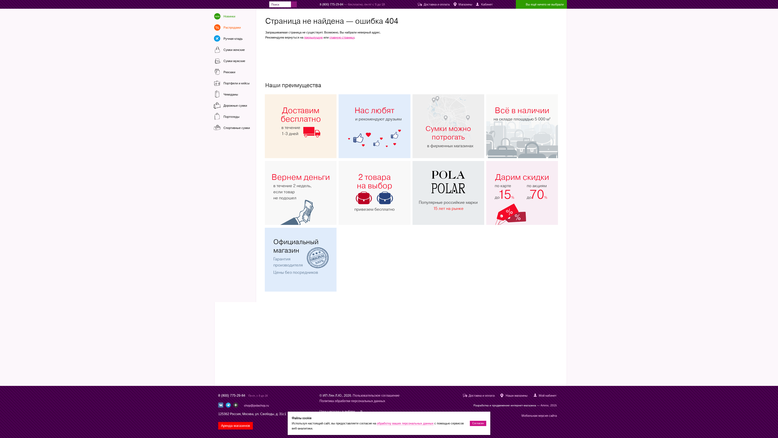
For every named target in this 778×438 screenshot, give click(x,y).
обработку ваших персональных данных (405, 423)
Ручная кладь (233, 38)
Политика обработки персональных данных (352, 401)
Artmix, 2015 (549, 405)
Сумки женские (234, 50)
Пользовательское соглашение (376, 395)
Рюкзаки (229, 72)
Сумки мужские (234, 61)
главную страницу (341, 37)
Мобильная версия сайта (539, 415)
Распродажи (232, 27)
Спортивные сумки (236, 128)
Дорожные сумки (235, 105)
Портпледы (231, 116)
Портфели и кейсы (236, 83)
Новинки (229, 16)
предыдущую (313, 37)
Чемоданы (230, 94)
